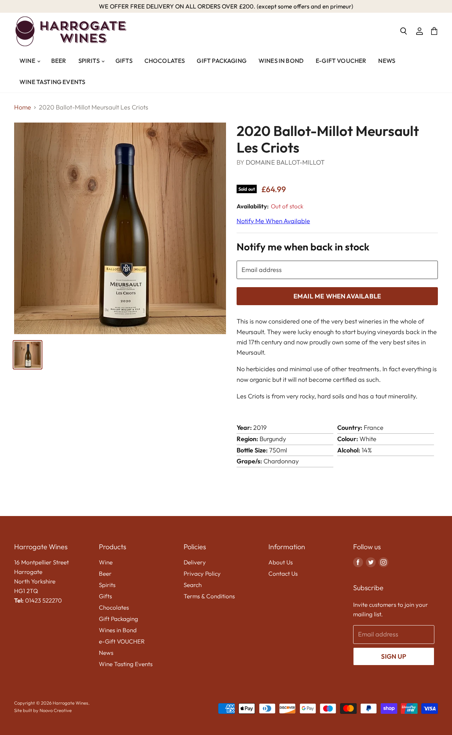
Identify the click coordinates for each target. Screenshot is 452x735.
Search (193, 584)
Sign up (393, 656)
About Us (280, 562)
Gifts (123, 60)
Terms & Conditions (209, 596)
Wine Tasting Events (52, 81)
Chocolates (164, 60)
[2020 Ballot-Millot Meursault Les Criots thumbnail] (27, 355)
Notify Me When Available (273, 221)
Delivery (195, 562)
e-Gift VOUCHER (341, 60)
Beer (58, 60)
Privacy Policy (202, 573)
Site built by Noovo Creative (43, 710)
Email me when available (337, 296)
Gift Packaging (221, 60)
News (386, 60)
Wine (27, 60)
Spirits (89, 60)
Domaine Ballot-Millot (285, 162)
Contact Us (283, 573)
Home (22, 107)
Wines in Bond (281, 60)
